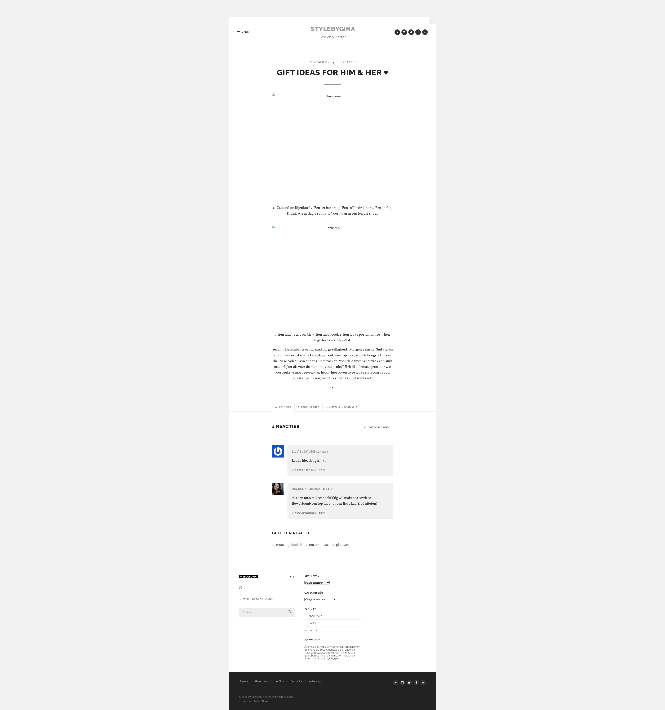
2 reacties (348, 62)
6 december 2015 (310, 469)
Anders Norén (261, 701)
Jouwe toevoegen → (378, 427)
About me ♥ (315, 615)
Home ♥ (313, 630)
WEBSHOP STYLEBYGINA (258, 598)
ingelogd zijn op (296, 545)
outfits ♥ (280, 681)
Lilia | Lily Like (303, 451)
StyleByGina (333, 29)
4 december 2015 (321, 62)
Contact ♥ (314, 623)
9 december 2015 (310, 512)
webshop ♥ (315, 681)
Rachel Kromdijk (306, 489)
